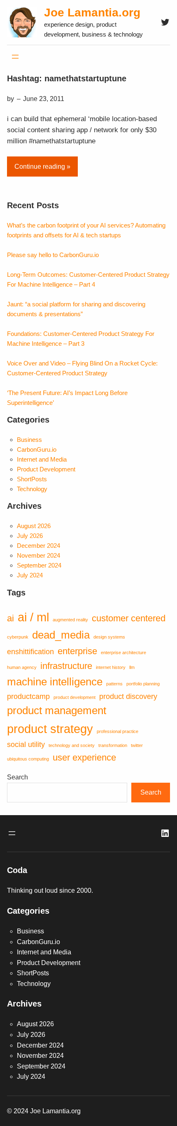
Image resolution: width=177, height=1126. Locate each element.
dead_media (61, 635)
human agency (22, 667)
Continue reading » (42, 166)
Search (17, 777)
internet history (111, 667)
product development (74, 697)
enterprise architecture (123, 652)
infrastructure (66, 666)
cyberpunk (17, 636)
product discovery (128, 696)
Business (29, 439)
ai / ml (33, 617)
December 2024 (38, 545)
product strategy (50, 728)
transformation (112, 745)
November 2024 (38, 555)
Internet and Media (42, 459)
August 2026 (34, 525)
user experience (84, 757)
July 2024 (30, 575)
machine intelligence (54, 682)
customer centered (128, 618)
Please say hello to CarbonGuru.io (53, 254)
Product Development (46, 469)
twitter (137, 745)
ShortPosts (32, 479)
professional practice (117, 731)
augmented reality (70, 619)
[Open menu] (15, 56)
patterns (114, 683)
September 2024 (39, 565)
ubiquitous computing (28, 758)
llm (132, 667)
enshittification (30, 652)
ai (10, 618)
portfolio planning (143, 683)
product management (56, 710)
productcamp (28, 696)
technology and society (72, 745)
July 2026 (30, 535)
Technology (32, 488)
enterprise (77, 651)
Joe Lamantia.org (92, 12)
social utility (26, 744)
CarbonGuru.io (36, 449)
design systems (109, 636)
